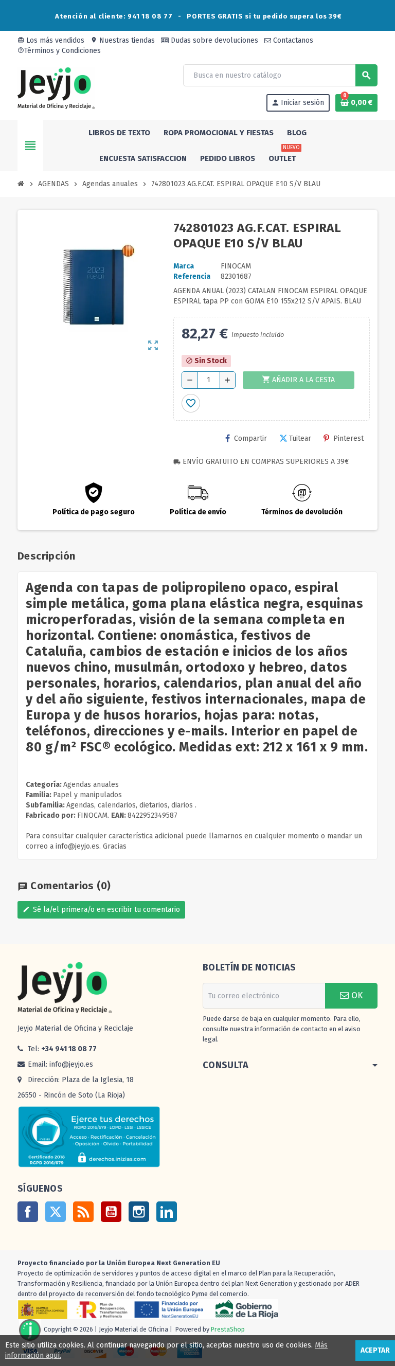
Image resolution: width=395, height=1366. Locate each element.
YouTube (111, 1211)
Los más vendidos (50, 40)
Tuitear (300, 438)
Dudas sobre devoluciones (213, 40)
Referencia (191, 276)
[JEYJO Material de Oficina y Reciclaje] (56, 87)
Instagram (139, 1211)
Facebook (27, 1211)
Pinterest (348, 438)
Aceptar (375, 1350)
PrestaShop (228, 1330)
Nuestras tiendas (123, 40)
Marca (183, 266)
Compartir (250, 438)
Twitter (55, 1211)
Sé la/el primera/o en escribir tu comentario (101, 909)
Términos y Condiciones (59, 50)
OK (356, 995)
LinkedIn (166, 1211)
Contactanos (292, 40)
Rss (83, 1211)
